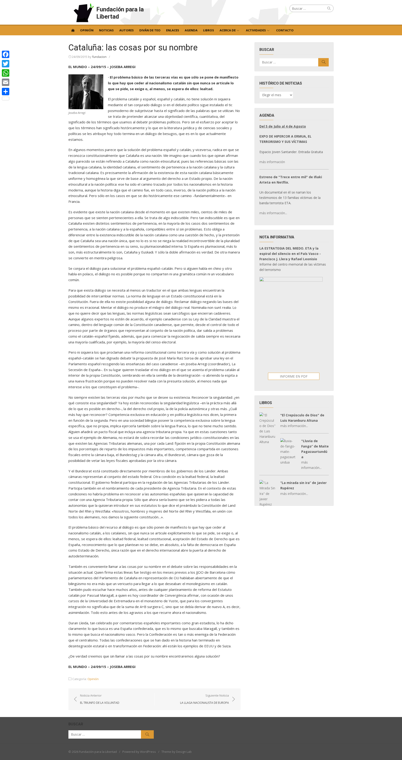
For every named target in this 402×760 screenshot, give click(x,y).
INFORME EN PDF (294, 376)
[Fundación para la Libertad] (72, 30)
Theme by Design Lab (176, 752)
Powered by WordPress (139, 752)
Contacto (285, 30)
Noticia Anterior (99, 698)
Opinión (87, 30)
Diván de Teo (150, 30)
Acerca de (228, 30)
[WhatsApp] (5, 73)
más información (272, 162)
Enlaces (172, 30)
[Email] (5, 82)
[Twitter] (5, 63)
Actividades (256, 30)
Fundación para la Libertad (120, 13)
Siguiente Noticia (204, 698)
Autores (126, 30)
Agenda (191, 30)
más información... (273, 213)
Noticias (106, 30)
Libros (208, 30)
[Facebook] (5, 54)
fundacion (99, 57)
